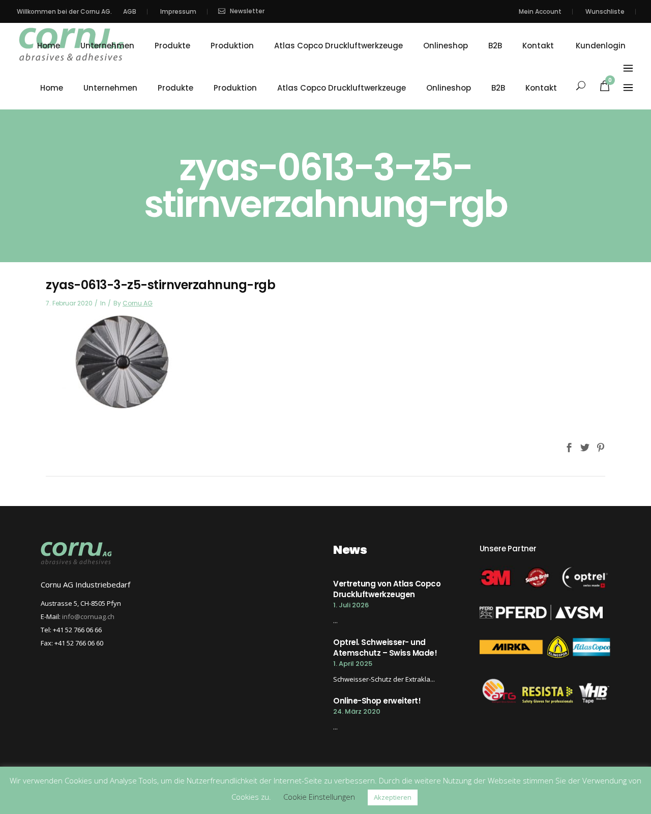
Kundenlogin (601, 45)
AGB (129, 11)
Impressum (178, 11)
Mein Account (540, 11)
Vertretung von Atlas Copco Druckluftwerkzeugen (386, 589)
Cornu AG (138, 303)
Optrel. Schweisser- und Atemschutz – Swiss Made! (385, 647)
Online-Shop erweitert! (377, 700)
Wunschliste (605, 11)
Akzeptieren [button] (392, 797)
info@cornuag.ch (88, 616)
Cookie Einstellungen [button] (319, 797)
